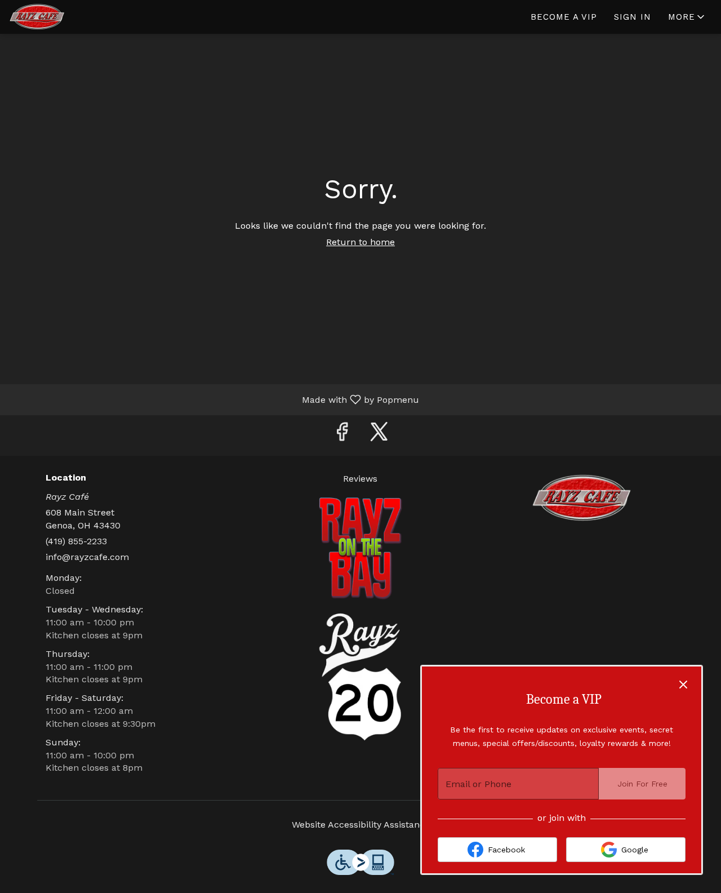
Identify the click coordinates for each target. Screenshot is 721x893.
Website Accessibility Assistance (361, 824)
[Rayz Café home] (59, 17)
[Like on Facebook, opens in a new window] (342, 435)
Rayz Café (581, 498)
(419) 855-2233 (76, 541)
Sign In (632, 17)
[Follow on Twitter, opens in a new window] (379, 435)
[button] (687, 17)
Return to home (360, 242)
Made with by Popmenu (213, 399)
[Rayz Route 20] (360, 675)
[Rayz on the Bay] (360, 547)
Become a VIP (564, 17)
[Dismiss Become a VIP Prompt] (683, 684)
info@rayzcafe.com (87, 557)
